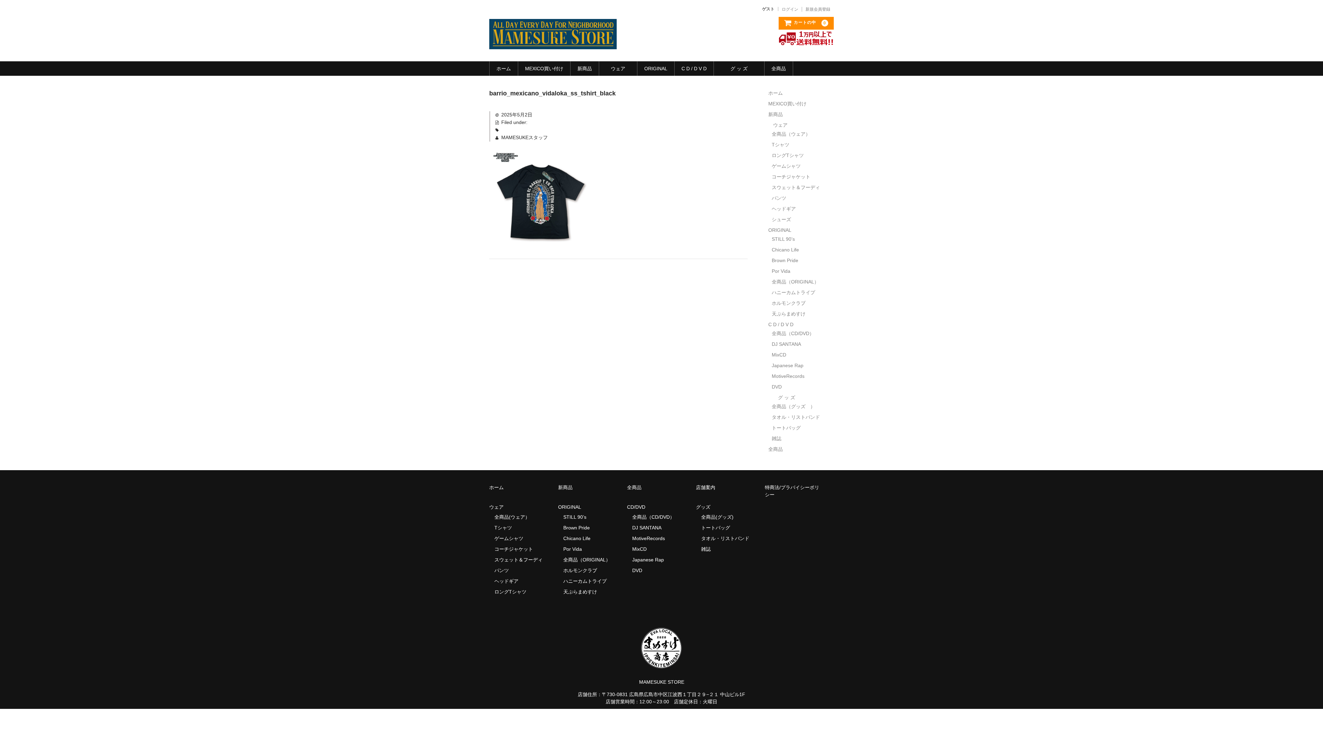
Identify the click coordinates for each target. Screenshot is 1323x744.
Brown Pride (785, 260)
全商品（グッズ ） (793, 406)
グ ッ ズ (739, 68)
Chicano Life (785, 249)
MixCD (779, 355)
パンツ (779, 198)
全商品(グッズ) (717, 517)
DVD (777, 387)
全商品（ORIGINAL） (795, 282)
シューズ (781, 219)
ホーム (503, 68)
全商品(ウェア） (512, 517)
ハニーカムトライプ (793, 292)
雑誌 (776, 438)
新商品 (584, 68)
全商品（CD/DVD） (795, 333)
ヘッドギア (784, 208)
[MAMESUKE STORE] (553, 42)
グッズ (705, 507)
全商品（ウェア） (793, 134)
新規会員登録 (818, 9)
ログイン (790, 9)
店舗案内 (705, 487)
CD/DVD (636, 507)
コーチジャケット (791, 176)
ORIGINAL (655, 68)
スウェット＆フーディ (796, 187)
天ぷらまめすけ (789, 314)
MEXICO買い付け (544, 68)
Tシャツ (780, 144)
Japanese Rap (787, 365)
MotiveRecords (788, 376)
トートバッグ (786, 428)
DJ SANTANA (786, 344)
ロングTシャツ (788, 155)
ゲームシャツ (786, 166)
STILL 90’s (783, 239)
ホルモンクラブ (789, 303)
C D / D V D (694, 68)
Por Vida (781, 271)
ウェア (618, 68)
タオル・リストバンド (796, 417)
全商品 (778, 68)
